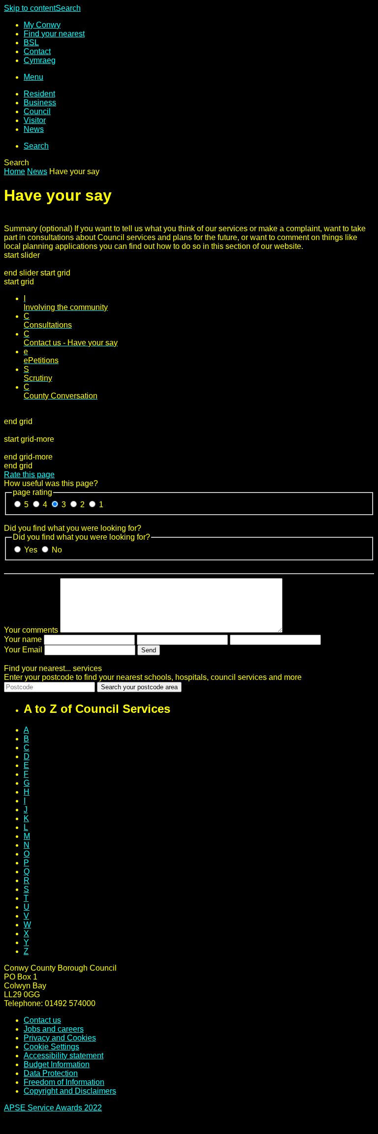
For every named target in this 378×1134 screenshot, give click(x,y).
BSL (31, 42)
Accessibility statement (63, 1055)
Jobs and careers (54, 1029)
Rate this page (29, 474)
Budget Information (57, 1064)
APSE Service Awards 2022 (53, 1107)
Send (148, 650)
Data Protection (51, 1073)
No (57, 550)
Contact (37, 51)
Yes (31, 550)
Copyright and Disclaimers (70, 1091)
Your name (23, 639)
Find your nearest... (53, 668)
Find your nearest (54, 34)
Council (37, 111)
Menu (33, 77)
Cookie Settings (51, 1046)
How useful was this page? (51, 483)
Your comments (31, 630)
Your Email (23, 649)
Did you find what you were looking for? (72, 528)
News (34, 129)
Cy (40, 60)
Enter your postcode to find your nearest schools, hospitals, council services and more (153, 677)
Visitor (35, 120)
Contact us (42, 1020)
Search (68, 8)
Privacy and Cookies (60, 1038)
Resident (39, 94)
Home (14, 171)
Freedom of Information (64, 1082)
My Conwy (42, 25)
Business (40, 102)
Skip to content (30, 8)
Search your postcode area (139, 687)
